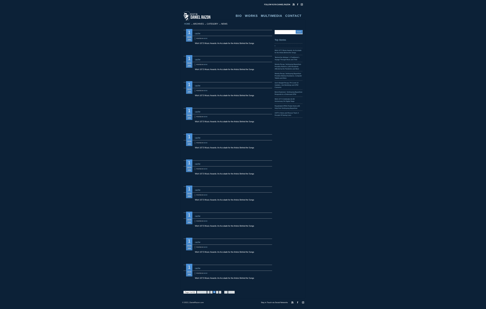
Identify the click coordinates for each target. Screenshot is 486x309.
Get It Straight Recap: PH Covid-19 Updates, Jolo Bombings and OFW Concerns (286, 85)
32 (226, 292)
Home (187, 24)
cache (197, 33)
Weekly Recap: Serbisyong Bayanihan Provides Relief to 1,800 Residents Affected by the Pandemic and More (288, 66)
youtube (294, 4)
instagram (302, 4)
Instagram (303, 302)
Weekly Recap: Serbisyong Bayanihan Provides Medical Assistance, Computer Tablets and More (288, 76)
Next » (231, 292)
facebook (298, 4)
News (205, 38)
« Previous (202, 292)
